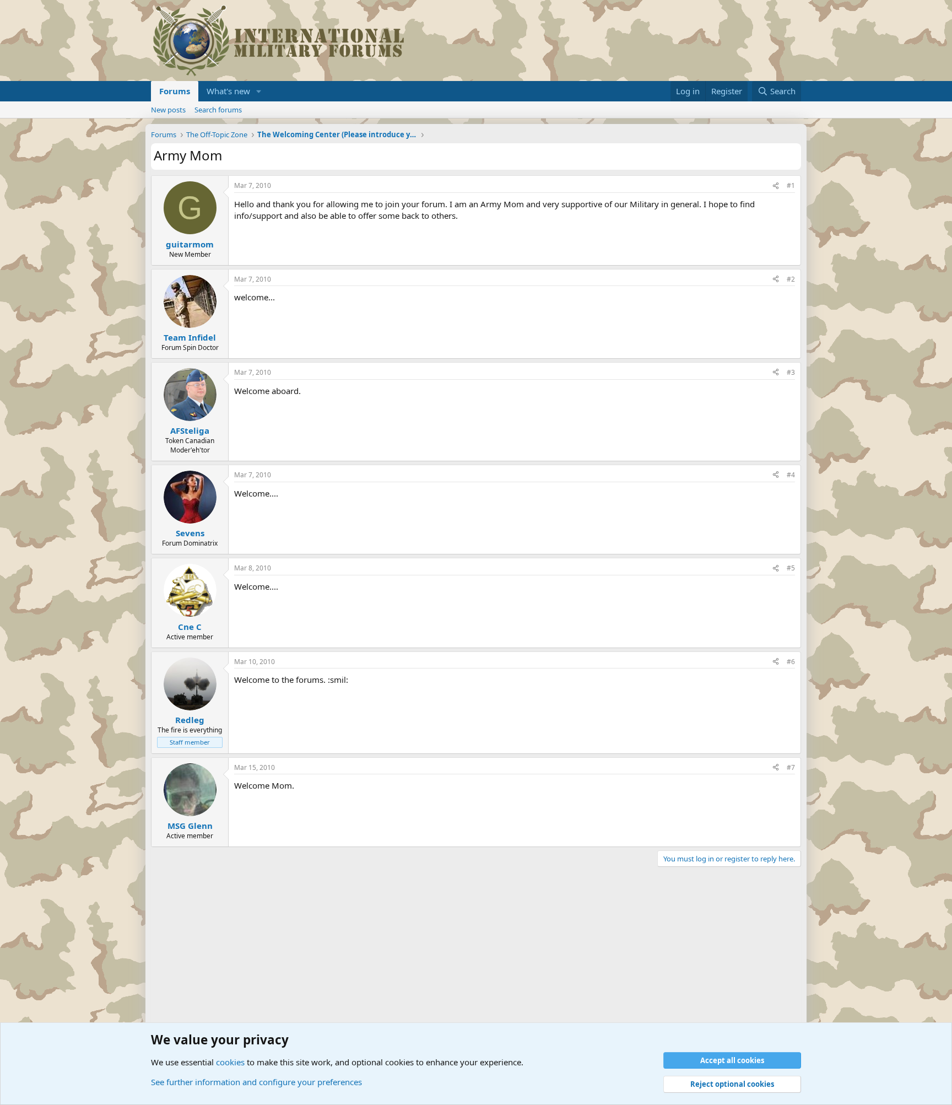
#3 (791, 372)
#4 (791, 474)
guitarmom (190, 244)
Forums (174, 90)
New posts (168, 110)
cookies (230, 1062)
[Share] (776, 186)
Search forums (218, 110)
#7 (791, 767)
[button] (259, 91)
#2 (791, 279)
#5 (791, 568)
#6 (791, 661)
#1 (791, 185)
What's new (228, 90)
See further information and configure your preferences (256, 1081)
